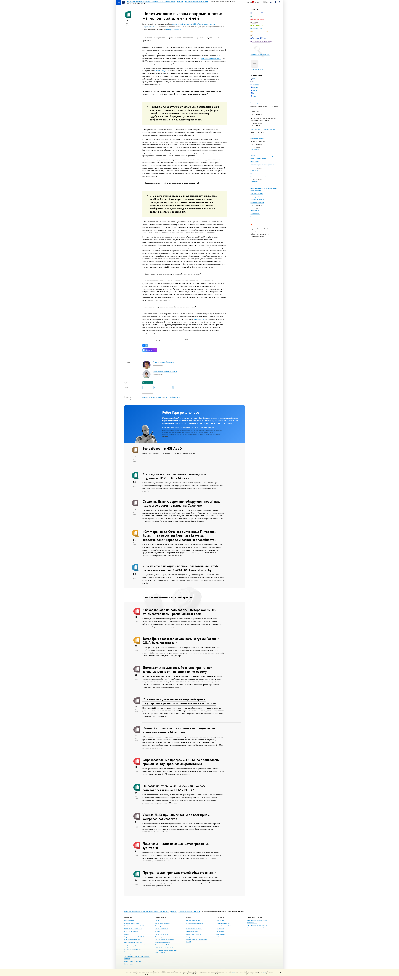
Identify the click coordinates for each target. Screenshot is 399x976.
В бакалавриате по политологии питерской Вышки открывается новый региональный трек (179, 611)
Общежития (255, 161)
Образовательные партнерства (164, 948)
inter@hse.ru (254, 181)
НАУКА (188, 917)
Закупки (126, 934)
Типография (220, 929)
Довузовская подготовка (162, 923)
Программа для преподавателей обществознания (179, 872)
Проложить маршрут (257, 199)
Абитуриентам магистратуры (152, 397)
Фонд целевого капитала (132, 939)
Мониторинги (190, 926)
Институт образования (172, 397)
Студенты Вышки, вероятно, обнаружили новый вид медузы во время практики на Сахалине (181, 503)
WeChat (255, 87)
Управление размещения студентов (262, 165)
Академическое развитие (193, 934)
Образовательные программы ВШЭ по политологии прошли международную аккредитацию (181, 761)
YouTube (255, 82)
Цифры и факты (129, 920)
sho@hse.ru (254, 170)
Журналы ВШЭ (221, 934)
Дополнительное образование (164, 939)
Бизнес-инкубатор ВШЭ (162, 945)
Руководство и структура (131, 923)
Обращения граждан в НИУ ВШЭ (134, 937)
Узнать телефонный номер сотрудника (263, 129)
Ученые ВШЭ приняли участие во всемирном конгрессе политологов (176, 816)
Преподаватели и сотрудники (133, 929)
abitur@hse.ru (255, 149)
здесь (233, 972)
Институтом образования (211, 58)
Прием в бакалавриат (161, 929)
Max (254, 96)
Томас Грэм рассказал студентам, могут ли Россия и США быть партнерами (180, 640)
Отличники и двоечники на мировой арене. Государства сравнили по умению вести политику (179, 701)
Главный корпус (255, 103)
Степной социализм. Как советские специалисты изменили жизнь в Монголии (178, 730)
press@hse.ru (255, 210)
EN (267, 2)
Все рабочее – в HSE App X (162, 448)
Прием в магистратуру (162, 934)
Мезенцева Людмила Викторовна (165, 371)
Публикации (220, 937)
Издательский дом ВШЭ (224, 923)
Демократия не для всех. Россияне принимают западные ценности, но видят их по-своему (177, 669)
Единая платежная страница (132, 961)
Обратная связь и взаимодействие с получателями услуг (166, 951)
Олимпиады (158, 926)
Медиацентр (220, 931)
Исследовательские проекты (195, 923)
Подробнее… (165, 436)
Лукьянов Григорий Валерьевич (163, 362)
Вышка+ (157, 931)
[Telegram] (146, 345)
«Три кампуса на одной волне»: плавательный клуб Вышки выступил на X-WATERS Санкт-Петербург (180, 568)
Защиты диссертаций (192, 931)
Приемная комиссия (257, 138)
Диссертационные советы (194, 929)
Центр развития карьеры (162, 942)
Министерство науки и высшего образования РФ (257, 921)
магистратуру (159, 70)
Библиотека (220, 920)
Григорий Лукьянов (173, 29)
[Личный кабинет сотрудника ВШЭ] (275, 2)
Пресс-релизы (255, 213)
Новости (174, 911)
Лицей (157, 920)
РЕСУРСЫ (220, 917)
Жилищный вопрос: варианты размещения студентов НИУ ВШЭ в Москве (174, 476)
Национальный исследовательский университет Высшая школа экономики (146, 911)
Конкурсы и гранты (191, 937)
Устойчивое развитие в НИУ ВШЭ (134, 926)
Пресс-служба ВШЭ (257, 202)
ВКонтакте (256, 79)
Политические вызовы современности (163, 388)
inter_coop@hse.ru (257, 193)
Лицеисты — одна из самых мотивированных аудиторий (175, 845)
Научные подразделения (193, 920)
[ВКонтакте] (143, 345)
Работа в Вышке (129, 964)
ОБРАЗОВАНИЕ (160, 917)
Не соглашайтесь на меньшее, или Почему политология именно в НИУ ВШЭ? (173, 788)
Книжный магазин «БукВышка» (225, 926)
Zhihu (255, 93)
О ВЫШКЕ (128, 917)
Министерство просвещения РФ (257, 925)
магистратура (147, 388)
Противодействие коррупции (133, 942)
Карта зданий (255, 197)
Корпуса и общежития (131, 931)
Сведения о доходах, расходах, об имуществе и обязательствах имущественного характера (134, 947)
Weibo (255, 90)
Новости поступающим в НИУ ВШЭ (189, 911)
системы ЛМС (200, 319)
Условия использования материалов (262, 217)
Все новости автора (158, 364)
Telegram (256, 85)
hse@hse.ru (254, 135)
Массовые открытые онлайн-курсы (258, 928)
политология (178, 388)
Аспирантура (159, 937)
